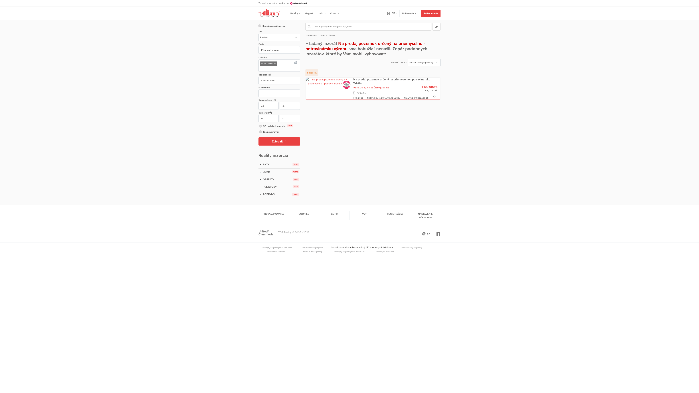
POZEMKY (268, 194)
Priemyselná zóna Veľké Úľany (383, 98)
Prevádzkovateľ (273, 213)
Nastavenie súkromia (425, 215)
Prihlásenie (408, 13)
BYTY (265, 164)
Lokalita (262, 57)
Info (321, 13)
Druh (261, 44)
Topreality (311, 36)
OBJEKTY (268, 179)
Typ (260, 31)
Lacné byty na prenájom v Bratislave (349, 252)
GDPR (334, 213)
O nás (333, 13)
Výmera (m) (265, 112)
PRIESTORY (269, 186)
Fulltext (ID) (264, 87)
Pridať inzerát (431, 13)
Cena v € (267, 100)
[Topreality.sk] (269, 13)
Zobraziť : (279, 141)
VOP (364, 213)
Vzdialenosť (264, 74)
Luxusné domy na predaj (411, 248)
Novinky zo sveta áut (385, 252)
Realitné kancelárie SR (416, 98)
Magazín (309, 13)
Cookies (304, 213)
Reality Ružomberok (276, 252)
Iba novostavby (271, 131)
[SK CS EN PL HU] (390, 13)
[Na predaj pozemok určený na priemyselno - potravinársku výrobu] (328, 81)
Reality (294, 13)
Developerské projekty (313, 248)
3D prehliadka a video (277, 126)
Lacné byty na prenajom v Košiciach (276, 248)
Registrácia (395, 213)
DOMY (266, 171)
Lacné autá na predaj (312, 252)
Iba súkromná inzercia (273, 26)
